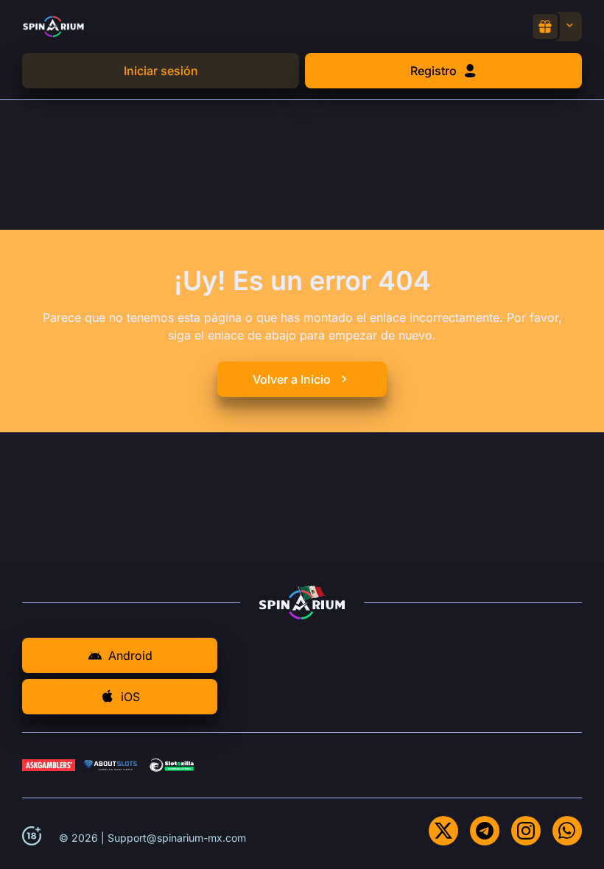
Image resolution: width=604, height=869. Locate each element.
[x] (443, 830)
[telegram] (484, 830)
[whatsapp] (567, 830)
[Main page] (53, 26)
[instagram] (526, 830)
